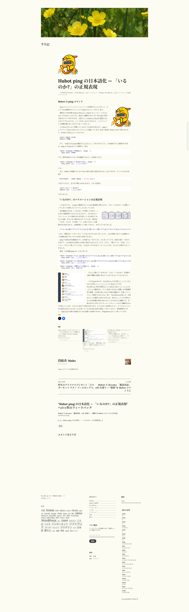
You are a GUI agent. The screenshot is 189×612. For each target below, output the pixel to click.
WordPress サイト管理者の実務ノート (53, 496)
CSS (43, 510)
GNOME (47, 514)
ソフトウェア (93, 93)
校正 (54, 531)
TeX (57, 518)
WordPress (79, 93)
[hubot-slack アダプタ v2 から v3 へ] (70, 335)
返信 (60, 426)
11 (122, 523)
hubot (102, 93)
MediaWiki (52, 516)
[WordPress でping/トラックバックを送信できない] (119, 336)
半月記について (46, 498)
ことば (86, 93)
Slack (61, 107)
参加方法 (64, 311)
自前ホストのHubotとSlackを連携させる (93, 118)
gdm (80, 510)
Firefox (75, 510)
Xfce (58, 521)
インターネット (60, 524)
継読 (92, 541)
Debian (50, 510)
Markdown (44, 515)
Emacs (62, 510)
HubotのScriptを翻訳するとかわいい (78, 144)
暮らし (47, 530)
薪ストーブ (73, 531)
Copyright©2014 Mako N (129, 599)
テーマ (48, 527)
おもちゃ (72, 521)
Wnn (67, 518)
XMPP (64, 520)
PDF (64, 515)
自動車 (67, 531)
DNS (57, 511)
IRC (73, 514)
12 (123, 536)
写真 (74, 528)
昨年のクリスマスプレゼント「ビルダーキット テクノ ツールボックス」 (76, 385)
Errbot (68, 510)
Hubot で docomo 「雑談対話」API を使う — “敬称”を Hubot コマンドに (94, 345)
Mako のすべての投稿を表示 (68, 369)
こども (47, 524)
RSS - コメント (94, 559)
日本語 (128, 93)
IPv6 (69, 513)
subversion (51, 518)
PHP (68, 516)
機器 (57, 531)
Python (43, 518)
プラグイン (66, 527)
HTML (59, 514)
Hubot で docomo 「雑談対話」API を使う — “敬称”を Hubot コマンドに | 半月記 (88, 413)
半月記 (45, 44)
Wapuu (94, 281)
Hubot (84, 110)
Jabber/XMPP (93, 503)
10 (125, 528)
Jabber (78, 513)
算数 (62, 531)
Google (53, 514)
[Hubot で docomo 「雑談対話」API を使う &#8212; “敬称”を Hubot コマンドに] (94, 335)
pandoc (59, 515)
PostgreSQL (75, 515)
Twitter (62, 518)
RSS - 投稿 (92, 556)
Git (42, 513)
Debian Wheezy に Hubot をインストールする (89, 113)
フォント (55, 528)
